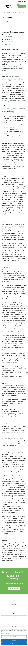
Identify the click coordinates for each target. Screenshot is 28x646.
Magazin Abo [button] (22, 6)
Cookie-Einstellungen (14, 636)
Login (14, 613)
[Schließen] (25, 629)
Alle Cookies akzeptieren (14, 643)
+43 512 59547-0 (8, 39)
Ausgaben (14, 604)
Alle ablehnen (14, 640)
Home (3, 17)
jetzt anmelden (14, 588)
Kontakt (14, 617)
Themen (14, 600)
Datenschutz (14, 622)
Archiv (14, 609)
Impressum (14, 626)
